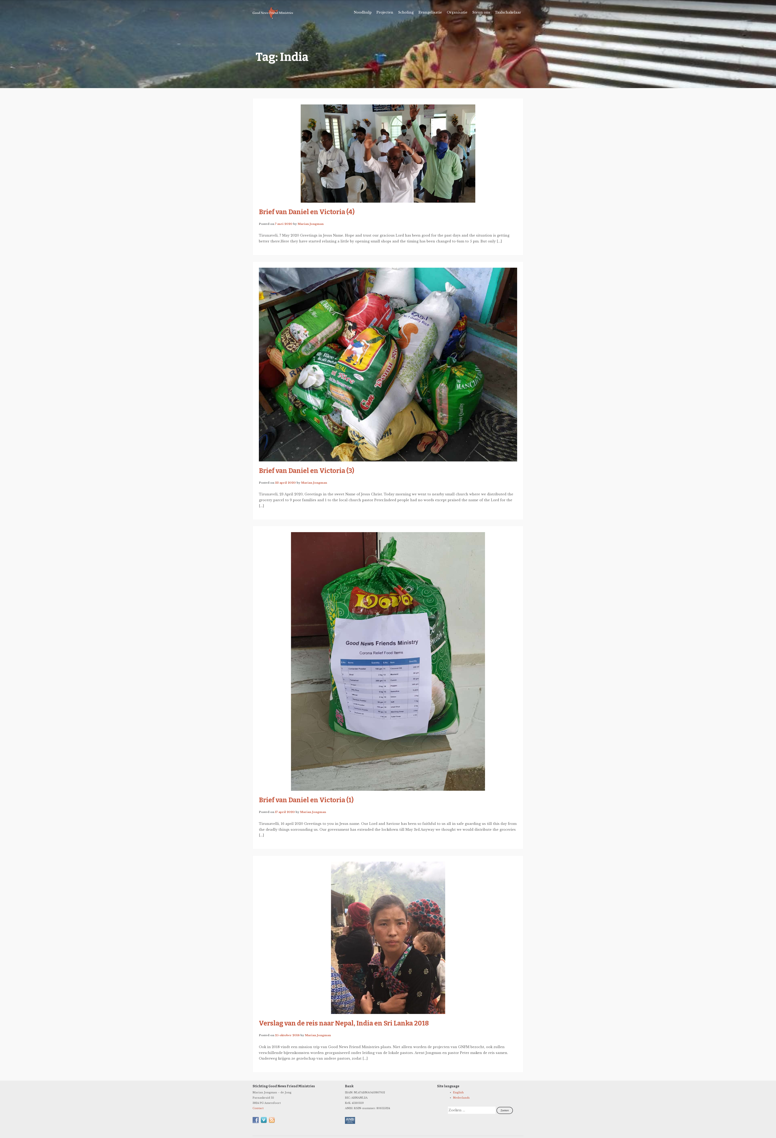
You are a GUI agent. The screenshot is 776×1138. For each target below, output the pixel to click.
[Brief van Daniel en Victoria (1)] (388, 661)
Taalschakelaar (508, 12)
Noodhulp (363, 12)
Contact (258, 1108)
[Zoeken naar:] (472, 1110)
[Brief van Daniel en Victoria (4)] (388, 153)
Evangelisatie (430, 12)
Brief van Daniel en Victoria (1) (306, 800)
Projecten (384, 12)
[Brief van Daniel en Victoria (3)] (388, 364)
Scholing (406, 12)
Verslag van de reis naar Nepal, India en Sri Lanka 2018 (344, 1023)
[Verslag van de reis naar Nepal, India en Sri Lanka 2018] (388, 938)
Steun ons (481, 12)
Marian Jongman (311, 224)
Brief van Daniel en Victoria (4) (307, 212)
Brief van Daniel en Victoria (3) (306, 471)
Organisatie (457, 12)
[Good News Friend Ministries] (273, 18)
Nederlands (461, 1097)
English (458, 1092)
